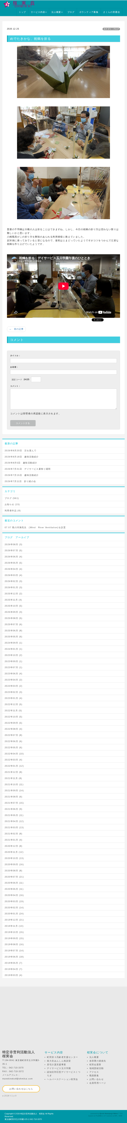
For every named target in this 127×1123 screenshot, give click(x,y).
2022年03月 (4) (13, 759)
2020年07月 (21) (14, 877)
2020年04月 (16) (14, 895)
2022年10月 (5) (13, 716)
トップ (22, 12)
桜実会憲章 (95, 1064)
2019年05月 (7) (13, 963)
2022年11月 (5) (13, 710)
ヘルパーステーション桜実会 (62, 1079)
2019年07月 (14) (14, 950)
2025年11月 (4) (13, 600)
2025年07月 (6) (13, 624)
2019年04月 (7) (13, 969)
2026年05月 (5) (13, 563)
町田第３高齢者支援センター (62, 1057)
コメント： (15, 386)
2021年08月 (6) (13, 796)
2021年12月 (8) (13, 772)
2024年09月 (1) (13, 643)
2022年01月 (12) (14, 766)
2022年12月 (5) (13, 704)
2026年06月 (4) (13, 556)
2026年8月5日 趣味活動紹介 (21, 463)
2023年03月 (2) (13, 686)
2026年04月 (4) (13, 569)
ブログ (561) (12, 498)
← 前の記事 (16, 329)
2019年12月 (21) (14, 920)
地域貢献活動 (96, 1068)
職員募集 (94, 1075)
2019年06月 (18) (14, 957)
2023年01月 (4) (13, 698)
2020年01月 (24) (14, 913)
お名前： (14, 367)
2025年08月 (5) (13, 618)
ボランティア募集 (88, 12)
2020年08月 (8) (13, 870)
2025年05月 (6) (13, 636)
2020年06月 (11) (14, 883)
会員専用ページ (97, 1083)
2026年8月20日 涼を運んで (20, 450)
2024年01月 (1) (13, 649)
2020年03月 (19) (14, 901)
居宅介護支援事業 (56, 1064)
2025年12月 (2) (13, 593)
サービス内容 (38, 12)
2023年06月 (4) (13, 673)
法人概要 (56, 12)
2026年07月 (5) (13, 550)
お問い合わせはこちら (21, 1089)
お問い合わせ (96, 1079)
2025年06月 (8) (13, 630)
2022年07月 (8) (13, 735)
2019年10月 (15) (14, 932)
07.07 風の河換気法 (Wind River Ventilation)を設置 (35, 527)
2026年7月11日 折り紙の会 (20, 481)
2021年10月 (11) (14, 784)
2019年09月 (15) (14, 938)
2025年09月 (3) (13, 612)
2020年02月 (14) (14, 907)
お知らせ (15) (12, 504)
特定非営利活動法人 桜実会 (32, 1114)
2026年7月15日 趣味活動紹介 (22, 475)
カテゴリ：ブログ (111, 29)
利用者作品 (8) (13, 510)
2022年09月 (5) (13, 723)
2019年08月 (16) (14, 944)
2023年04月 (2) (13, 680)
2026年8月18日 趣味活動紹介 (22, 456)
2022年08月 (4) (13, 729)
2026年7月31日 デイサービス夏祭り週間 (28, 469)
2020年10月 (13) (14, 858)
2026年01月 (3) (13, 587)
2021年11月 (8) (13, 778)
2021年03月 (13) (14, 827)
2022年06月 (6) (13, 741)
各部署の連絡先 (97, 1061)
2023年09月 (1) (13, 661)
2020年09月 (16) (14, 864)
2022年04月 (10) (14, 753)
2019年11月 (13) (14, 926)
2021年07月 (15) (14, 803)
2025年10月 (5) (13, 606)
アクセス (94, 1072)
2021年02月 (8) (13, 833)
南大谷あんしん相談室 (59, 1061)
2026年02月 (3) (13, 581)
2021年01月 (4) (13, 840)
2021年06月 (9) (13, 809)
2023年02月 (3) (13, 692)
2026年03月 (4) (13, 575)
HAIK (120, 1116)
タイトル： (15, 355)
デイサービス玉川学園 (59, 1068)
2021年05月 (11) (14, 815)
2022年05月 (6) (13, 747)
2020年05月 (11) (14, 889)
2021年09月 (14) (14, 790)
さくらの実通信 (111, 12)
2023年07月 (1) (13, 667)
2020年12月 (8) (13, 846)
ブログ (70, 12)
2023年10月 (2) (13, 655)
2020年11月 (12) (14, 852)
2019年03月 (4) (13, 975)
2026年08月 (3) (13, 544)
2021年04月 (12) (14, 821)
